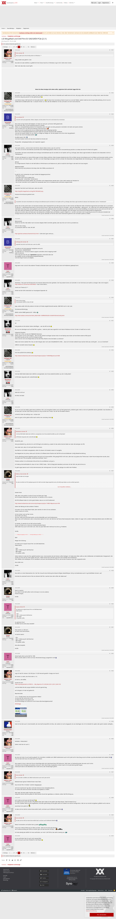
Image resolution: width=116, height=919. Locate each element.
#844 (112, 145)
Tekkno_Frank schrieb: (21, 474)
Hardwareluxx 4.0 (6, 890)
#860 (112, 603)
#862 (112, 653)
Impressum (6, 869)
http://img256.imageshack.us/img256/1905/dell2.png (29, 191)
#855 (112, 407)
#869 (112, 815)
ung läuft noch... (9, 276)
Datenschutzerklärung (91, 911)
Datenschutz (6, 871)
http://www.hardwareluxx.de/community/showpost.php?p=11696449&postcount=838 (37, 355)
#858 (112, 570)
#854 (112, 389)
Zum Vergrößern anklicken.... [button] (64, 487)
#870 (112, 835)
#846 (112, 218)
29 (18, 46)
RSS (43, 885)
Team (4, 877)
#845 (112, 185)
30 (21, 46)
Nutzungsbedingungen (91, 890)
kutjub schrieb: (19, 607)
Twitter (44, 878)
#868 (112, 797)
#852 (112, 350)
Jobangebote (6, 878)
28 (16, 46)
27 (14, 46)
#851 (112, 320)
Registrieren (26, 28)
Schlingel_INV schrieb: (21, 242)
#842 (112, 92)
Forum (3, 28)
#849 (112, 280)
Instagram (45, 881)
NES (12, 735)
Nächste (33, 46)
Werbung (5, 880)
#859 (112, 588)
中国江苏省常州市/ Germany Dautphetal (8, 110)
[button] (38, 2)
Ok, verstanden (101, 915)
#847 (112, 238)
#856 (112, 428)
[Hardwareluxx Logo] (9, 3)
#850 (112, 297)
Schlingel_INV (6, 41)
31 (23, 46)
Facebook (44, 871)
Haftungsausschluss (8, 872)
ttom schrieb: (19, 775)
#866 (112, 754)
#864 (112, 721)
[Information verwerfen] (112, 33)
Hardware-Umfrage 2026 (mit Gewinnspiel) (31, 33)
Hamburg (11, 128)
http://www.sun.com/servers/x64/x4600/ (25, 284)
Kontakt (5, 875)
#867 (112, 772)
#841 (112, 50)
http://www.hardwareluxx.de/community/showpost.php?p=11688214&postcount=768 (37, 503)
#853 (112, 371)
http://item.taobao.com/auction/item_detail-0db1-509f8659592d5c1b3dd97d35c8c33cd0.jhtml (39, 315)
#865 (112, 738)
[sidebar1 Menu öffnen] (112, 2)
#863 (112, 670)
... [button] (11, 46)
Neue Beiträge (10, 28)
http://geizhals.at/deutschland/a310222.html (27, 233)
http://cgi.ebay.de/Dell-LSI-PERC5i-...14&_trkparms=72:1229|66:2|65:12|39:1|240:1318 (38, 684)
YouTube (44, 874)
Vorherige (5, 46)
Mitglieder (18, 28)
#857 (112, 470)
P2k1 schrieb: (19, 53)
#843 (112, 114)
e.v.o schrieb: (19, 117)
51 (28, 46)
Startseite (110, 890)
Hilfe (106, 890)
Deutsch (15, 890)
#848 (112, 263)
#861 (112, 627)
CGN (12, 159)
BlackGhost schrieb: (20, 431)
